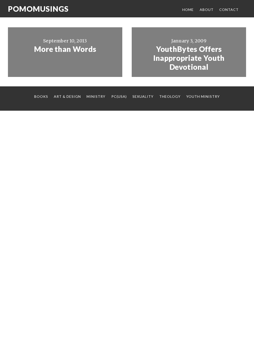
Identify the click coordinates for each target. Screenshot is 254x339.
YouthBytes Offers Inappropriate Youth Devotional (189, 57)
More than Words (65, 48)
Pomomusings (38, 8)
